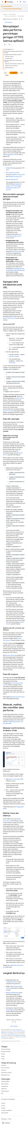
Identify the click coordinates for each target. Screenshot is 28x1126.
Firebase (5, 14)
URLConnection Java (11, 172)
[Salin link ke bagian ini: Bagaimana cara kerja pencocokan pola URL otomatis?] (11, 439)
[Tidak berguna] (22, 19)
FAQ (2, 1093)
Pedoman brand (5, 1091)
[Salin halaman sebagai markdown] (9, 44)
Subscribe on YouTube (6, 1072)
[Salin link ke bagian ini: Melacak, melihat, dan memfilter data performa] (14, 710)
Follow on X (3, 1070)
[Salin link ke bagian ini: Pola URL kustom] (19, 674)
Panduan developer (5, 1049)
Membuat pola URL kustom (17, 697)
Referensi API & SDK (5, 1051)
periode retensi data (11, 655)
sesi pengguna (10, 1010)
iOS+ (5, 72)
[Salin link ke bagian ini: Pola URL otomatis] (20, 419)
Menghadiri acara (5, 1075)
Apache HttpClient (11, 179)
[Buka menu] (2, 2)
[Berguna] (19, 19)
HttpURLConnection (17, 174)
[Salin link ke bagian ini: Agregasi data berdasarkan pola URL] (8, 288)
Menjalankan (21, 16)
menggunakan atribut (12, 982)
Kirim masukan (8, 22)
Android (14, 72)
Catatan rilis (4, 1088)
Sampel (3, 1054)
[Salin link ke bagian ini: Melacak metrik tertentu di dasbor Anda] (18, 730)
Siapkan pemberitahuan (12, 992)
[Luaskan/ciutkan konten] (14, 49)
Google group (4, 1086)
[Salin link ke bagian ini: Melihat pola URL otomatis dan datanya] (10, 630)
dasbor (8, 318)
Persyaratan (4, 1119)
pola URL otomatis (14, 356)
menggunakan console (12, 154)
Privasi (9, 1119)
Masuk (24, 1)
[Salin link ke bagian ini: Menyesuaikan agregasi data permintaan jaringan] (11, 199)
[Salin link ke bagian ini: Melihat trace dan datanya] (11, 816)
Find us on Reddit (5, 1067)
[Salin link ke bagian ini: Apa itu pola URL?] (16, 324)
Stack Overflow (5, 1084)
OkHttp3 (8, 168)
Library (2, 1056)
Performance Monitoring (12, 9)
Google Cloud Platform (6, 1110)
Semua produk (4, 1112)
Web (22, 72)
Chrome (3, 1105)
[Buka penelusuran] (17, 2)
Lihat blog (3, 1065)
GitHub (3, 1058)
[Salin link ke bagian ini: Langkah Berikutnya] (4, 976)
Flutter (7, 75)
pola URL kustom (16, 251)
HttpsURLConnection (14, 176)
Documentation (6, 6)
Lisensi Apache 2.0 (11, 1034)
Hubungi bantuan (5, 1081)
